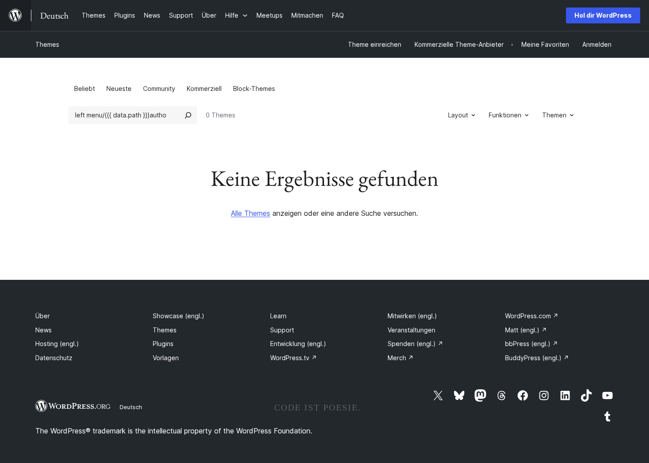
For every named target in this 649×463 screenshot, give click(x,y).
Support (282, 330)
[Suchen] (188, 115)
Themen (554, 115)
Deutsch (131, 406)
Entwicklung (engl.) (298, 343)
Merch (401, 357)
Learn (278, 316)
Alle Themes (250, 213)
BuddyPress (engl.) (537, 357)
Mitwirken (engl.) (412, 316)
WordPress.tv (293, 357)
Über (42, 316)
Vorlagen (166, 357)
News (43, 330)
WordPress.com (531, 316)
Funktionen (505, 115)
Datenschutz (53, 357)
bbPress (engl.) (531, 343)
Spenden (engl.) (415, 343)
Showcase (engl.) (178, 316)
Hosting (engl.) (57, 343)
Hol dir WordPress (603, 15)
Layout (458, 115)
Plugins (163, 343)
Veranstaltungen (411, 330)
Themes (47, 44)
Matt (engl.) (526, 330)
